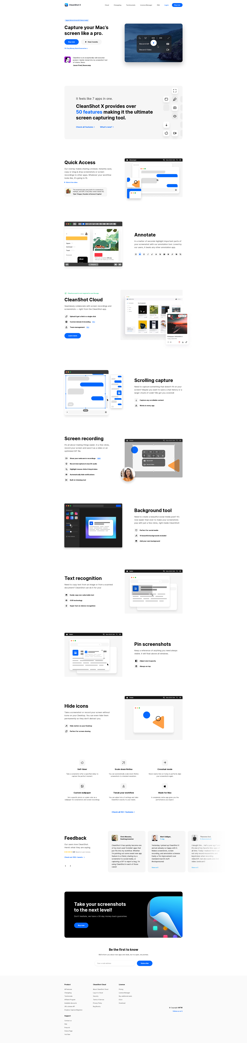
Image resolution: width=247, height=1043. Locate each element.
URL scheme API (69, 1006)
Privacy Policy (97, 1003)
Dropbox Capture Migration (73, 1010)
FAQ (158, 5)
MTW (180, 1008)
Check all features (84, 127)
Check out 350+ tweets (73, 857)
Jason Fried (77, 65)
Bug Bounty (97, 1006)
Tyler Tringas (77, 194)
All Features (68, 989)
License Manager (146, 5)
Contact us (68, 1020)
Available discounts (70, 1003)
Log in (167, 5)
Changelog (117, 5)
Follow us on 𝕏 (178, 1011)
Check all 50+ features (122, 812)
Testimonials (130, 5)
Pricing (121, 989)
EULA (120, 999)
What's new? (106, 127)
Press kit (67, 1027)
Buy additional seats (125, 996)
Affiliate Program (69, 999)
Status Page (68, 1031)
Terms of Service (98, 999)
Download (122, 1003)
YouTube (67, 1034)
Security (95, 996)
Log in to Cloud (98, 993)
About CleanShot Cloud (100, 989)
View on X (155, 867)
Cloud (107, 5)
